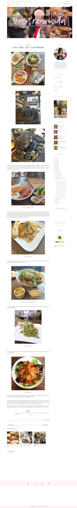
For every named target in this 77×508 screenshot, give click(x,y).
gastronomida (24, 49)
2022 (56, 161)
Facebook (56, 87)
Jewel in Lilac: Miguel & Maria (61, 185)
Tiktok (60, 91)
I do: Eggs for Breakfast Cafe (61, 181)
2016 (56, 171)
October (57, 175)
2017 (56, 169)
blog (11, 420)
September (58, 177)
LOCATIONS (12, 1)
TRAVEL (31, 1)
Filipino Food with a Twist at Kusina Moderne (61, 126)
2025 (56, 157)
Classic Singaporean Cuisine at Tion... (26, 445)
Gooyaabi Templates (45, 506)
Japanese (24, 420)
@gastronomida (57, 77)
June (57, 202)
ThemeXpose (36, 506)
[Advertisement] (38, 493)
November (58, 174)
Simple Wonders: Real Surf (60, 193)
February (57, 203)
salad (37, 420)
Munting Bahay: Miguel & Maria (61, 183)
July (56, 200)
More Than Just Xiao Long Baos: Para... (13, 445)
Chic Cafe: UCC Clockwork (60, 191)
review (34, 420)
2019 (56, 166)
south (39, 420)
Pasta (31, 420)
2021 (56, 163)
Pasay (29, 420)
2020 (56, 165)
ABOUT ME (35, 1)
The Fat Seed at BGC (57, 99)
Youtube (56, 91)
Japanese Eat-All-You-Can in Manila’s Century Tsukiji (62, 142)
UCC (41, 420)
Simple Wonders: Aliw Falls (60, 197)
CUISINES (17, 1)
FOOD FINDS (22, 1)
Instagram (60, 87)
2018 (56, 168)
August (57, 199)
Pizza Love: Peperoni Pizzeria (61, 187)
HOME (8, 1)
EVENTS (27, 1)
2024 (56, 158)
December (58, 172)
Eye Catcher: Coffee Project (61, 195)
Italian (21, 420)
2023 (56, 160)
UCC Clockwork (9, 421)
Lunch (27, 420)
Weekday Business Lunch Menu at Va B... (39, 445)
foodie (13, 420)
